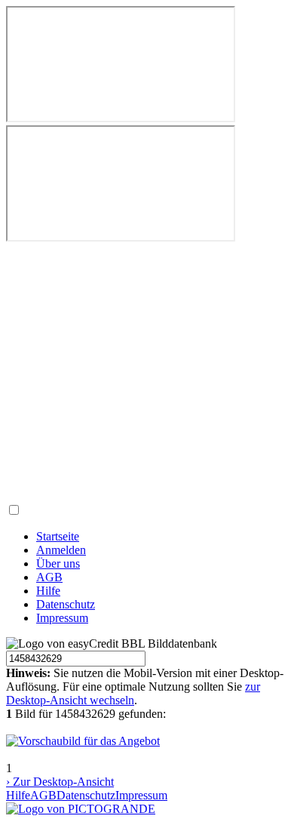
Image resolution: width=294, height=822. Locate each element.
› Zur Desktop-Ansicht (60, 781)
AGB (49, 577)
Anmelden (61, 549)
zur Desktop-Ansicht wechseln (133, 693)
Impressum (62, 617)
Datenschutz (65, 604)
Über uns (58, 563)
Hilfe (48, 590)
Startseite (57, 536)
